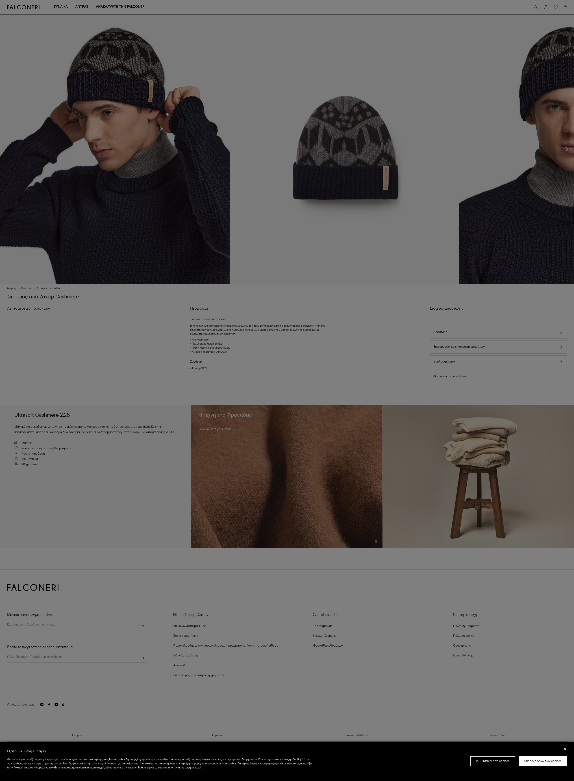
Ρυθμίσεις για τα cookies (492, 761)
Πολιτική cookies (23, 767)
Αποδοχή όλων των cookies (542, 761)
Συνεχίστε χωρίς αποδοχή (565, 750)
